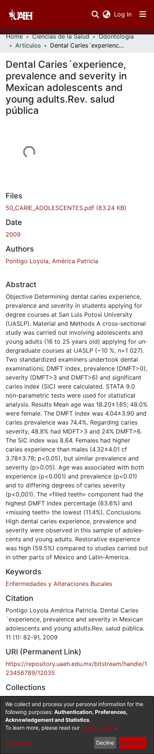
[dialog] (77, 725)
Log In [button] (123, 14)
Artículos (28, 45)
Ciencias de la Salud (60, 36)
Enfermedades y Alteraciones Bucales (59, 583)
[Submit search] (95, 14)
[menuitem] (106, 14)
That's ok (132, 742)
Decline (105, 742)
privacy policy (98, 727)
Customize (18, 742)
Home (14, 36)
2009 (13, 234)
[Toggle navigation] (142, 14)
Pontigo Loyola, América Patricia (52, 261)
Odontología (116, 36)
